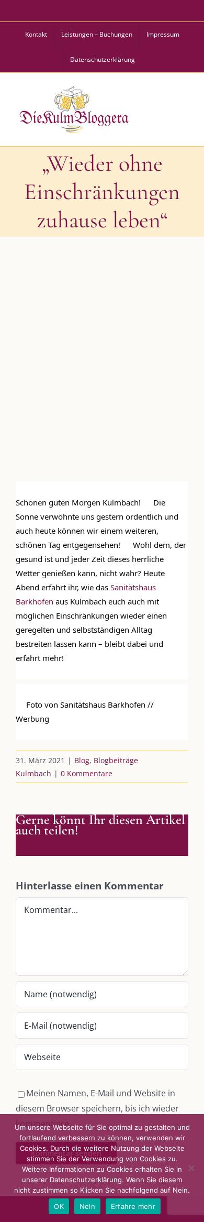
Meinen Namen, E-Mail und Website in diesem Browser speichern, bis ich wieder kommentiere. (97, 1108)
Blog (81, 760)
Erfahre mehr (133, 1206)
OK (59, 1206)
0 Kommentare (86, 773)
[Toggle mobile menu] (182, 107)
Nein (87, 1206)
